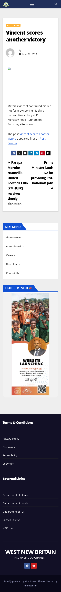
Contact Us (12, 273)
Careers (10, 255)
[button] (56, 4)
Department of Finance (16, 495)
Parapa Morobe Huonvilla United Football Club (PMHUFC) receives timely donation (18, 183)
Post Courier (13, 25)
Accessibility (10, 455)
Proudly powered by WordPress (20, 581)
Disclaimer (9, 447)
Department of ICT (13, 511)
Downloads (13, 264)
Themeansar (30, 585)
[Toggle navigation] (32, 4)
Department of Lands (15, 503)
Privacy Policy (11, 438)
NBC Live (8, 528)
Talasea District (11, 520)
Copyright (8, 463)
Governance (13, 237)
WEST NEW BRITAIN (30, 552)
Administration (15, 246)
